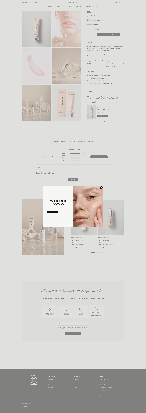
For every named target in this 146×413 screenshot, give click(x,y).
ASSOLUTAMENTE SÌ (52, 212)
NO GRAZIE (64, 212)
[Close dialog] (101, 187)
